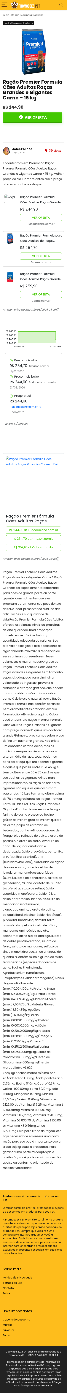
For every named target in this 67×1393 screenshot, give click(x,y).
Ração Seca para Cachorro (27, 15)
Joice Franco (22, 149)
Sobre (6, 1293)
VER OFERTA (35, 117)
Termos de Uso (12, 1283)
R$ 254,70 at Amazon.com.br (33, 539)
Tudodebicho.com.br (24, 407)
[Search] (61, 5)
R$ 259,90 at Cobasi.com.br (33, 547)
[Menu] (4, 5)
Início (6, 15)
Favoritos (9, 1330)
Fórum (7, 1335)
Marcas (7, 1325)
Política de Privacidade (17, 1277)
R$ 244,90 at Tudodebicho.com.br (33, 530)
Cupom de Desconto (16, 1319)
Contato (8, 1288)
